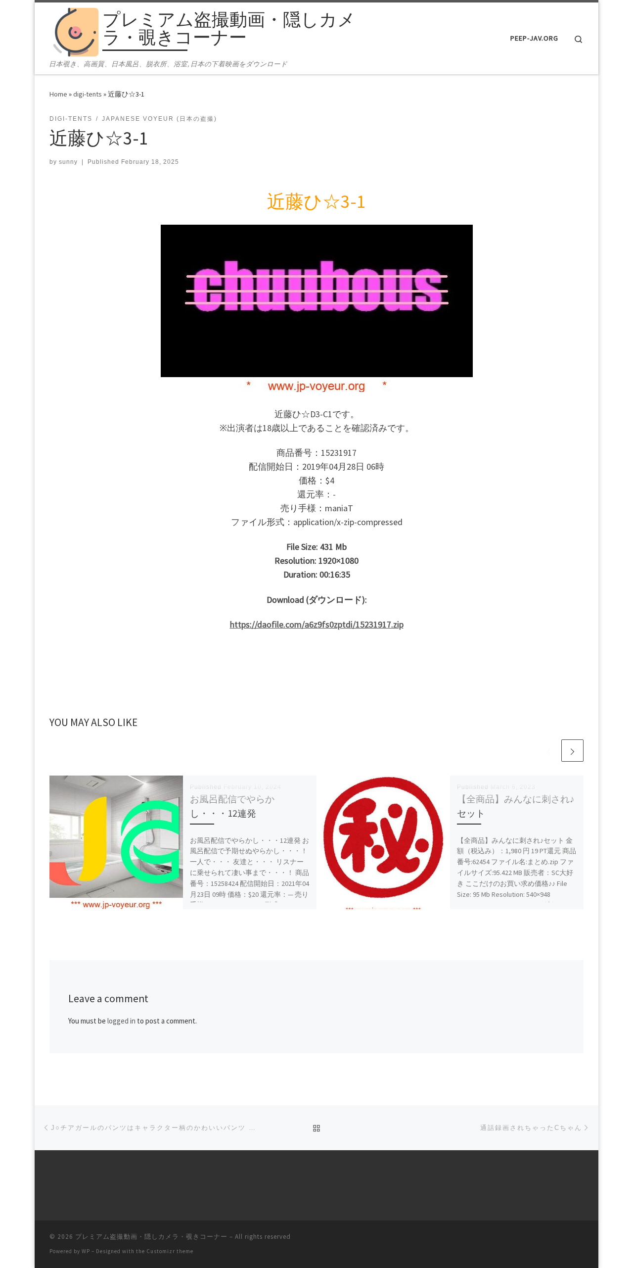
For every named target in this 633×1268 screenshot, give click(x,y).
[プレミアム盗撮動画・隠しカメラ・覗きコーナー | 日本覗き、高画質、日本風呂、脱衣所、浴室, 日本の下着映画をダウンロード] (74, 30)
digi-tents (87, 94)
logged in (121, 1020)
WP (86, 1251)
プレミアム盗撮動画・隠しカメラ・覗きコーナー (151, 1236)
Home (58, 94)
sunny (68, 161)
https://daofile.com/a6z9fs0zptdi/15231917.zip (317, 624)
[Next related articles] (572, 750)
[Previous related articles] (549, 750)
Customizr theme (169, 1251)
